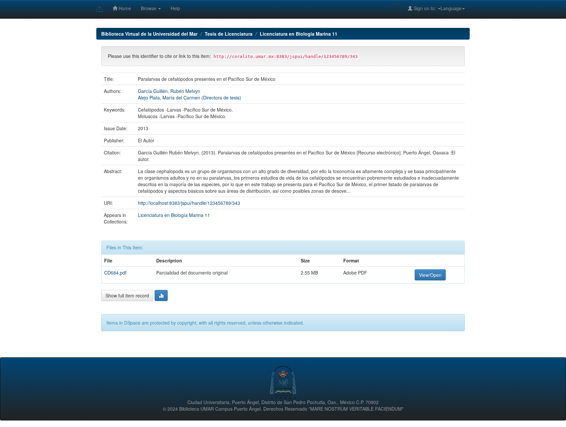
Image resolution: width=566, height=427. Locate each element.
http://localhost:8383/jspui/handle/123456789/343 (189, 203)
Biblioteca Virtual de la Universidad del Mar (149, 33)
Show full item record (127, 295)
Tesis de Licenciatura (229, 33)
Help (175, 8)
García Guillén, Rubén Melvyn (169, 91)
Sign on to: (424, 8)
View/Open (430, 275)
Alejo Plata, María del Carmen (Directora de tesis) (189, 97)
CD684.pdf (115, 272)
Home (124, 8)
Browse (149, 8)
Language (451, 8)
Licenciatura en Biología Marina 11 (298, 33)
